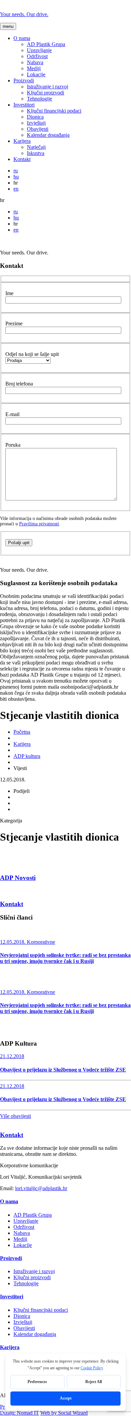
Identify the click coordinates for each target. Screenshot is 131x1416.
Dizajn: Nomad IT (19, 1413)
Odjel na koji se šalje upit (32, 354)
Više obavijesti (15, 1116)
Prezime (14, 323)
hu (16, 176)
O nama (21, 38)
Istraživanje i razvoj (47, 86)
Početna (21, 732)
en (15, 189)
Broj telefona (19, 384)
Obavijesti (37, 129)
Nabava (35, 62)
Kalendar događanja (48, 135)
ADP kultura (26, 756)
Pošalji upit (19, 542)
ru (15, 170)
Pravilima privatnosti (39, 523)
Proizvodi (23, 80)
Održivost (37, 56)
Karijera (22, 141)
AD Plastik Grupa (46, 44)
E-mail (12, 414)
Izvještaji (36, 123)
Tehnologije (39, 99)
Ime (9, 293)
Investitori (24, 105)
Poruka (12, 445)
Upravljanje (39, 50)
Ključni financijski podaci (54, 111)
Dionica (35, 117)
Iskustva (35, 153)
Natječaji (36, 147)
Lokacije (36, 74)
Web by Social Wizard (64, 1413)
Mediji (34, 68)
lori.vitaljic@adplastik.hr (41, 1188)
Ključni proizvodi (45, 92)
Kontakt (22, 159)
